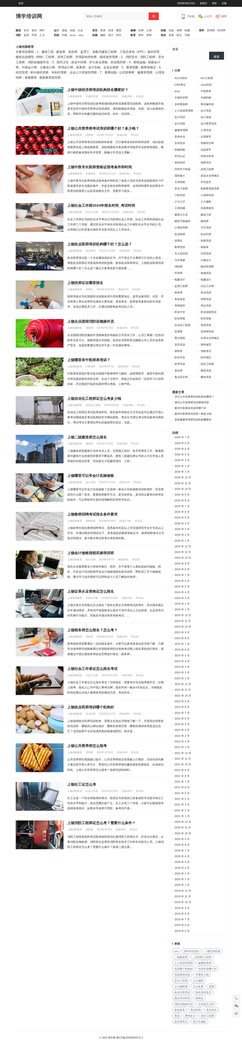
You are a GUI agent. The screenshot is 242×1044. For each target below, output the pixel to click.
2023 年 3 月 (182, 666)
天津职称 (180, 182)
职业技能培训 (208, 312)
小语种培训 (207, 195)
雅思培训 (206, 370)
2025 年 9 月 (182, 494)
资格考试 (206, 351)
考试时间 (195, 1009)
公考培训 (206, 130)
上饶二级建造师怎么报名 (87, 437)
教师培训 (90, 520)
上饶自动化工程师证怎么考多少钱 (94, 398)
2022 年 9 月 (182, 701)
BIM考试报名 (191, 951)
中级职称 (206, 97)
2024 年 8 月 (182, 569)
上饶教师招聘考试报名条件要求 (92, 514)
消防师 (89, 327)
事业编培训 (207, 104)
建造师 (89, 443)
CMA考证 (180, 84)
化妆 (171, 30)
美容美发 (180, 299)
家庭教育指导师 (210, 188)
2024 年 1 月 (182, 609)
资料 (201, 30)
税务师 (89, 636)
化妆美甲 (206, 149)
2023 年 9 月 (182, 632)
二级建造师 (181, 957)
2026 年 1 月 (182, 471)
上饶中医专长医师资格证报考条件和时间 (99, 167)
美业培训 (206, 292)
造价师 (178, 370)
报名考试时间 (182, 998)
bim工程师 (207, 78)
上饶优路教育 (74, 96)
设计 (110, 35)
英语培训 (206, 325)
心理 (149, 30)
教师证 (199, 998)
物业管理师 (207, 266)
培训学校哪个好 (207, 968)
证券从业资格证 (210, 337)
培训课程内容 (182, 974)
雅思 (118, 30)
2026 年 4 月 (182, 454)
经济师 (221, 30)
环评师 (178, 272)
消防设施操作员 (183, 1004)
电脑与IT (180, 279)
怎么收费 (198, 986)
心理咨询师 (181, 227)
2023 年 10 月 (183, 626)
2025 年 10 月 (183, 488)
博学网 (111, 1037)
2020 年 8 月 (182, 844)
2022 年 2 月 (182, 741)
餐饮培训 (206, 376)
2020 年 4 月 (182, 867)
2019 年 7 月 (182, 919)
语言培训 (180, 344)
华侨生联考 (207, 156)
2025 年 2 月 (182, 534)
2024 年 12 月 (183, 546)
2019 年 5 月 (182, 930)
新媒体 (205, 247)
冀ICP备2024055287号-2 (129, 1037)
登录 (214, 3)
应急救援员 (207, 208)
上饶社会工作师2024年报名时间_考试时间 (101, 205)
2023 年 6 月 (182, 649)
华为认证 (180, 156)
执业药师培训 (182, 992)
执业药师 (90, 713)
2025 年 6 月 (182, 511)
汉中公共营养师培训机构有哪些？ (194, 396)
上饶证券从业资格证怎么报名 (90, 591)
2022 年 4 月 (182, 729)
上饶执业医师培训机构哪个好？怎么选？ (99, 244)
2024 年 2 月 (182, 603)
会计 (56, 30)
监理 (26, 35)
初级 (56, 35)
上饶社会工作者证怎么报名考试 (92, 669)
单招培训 (180, 162)
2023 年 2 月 (182, 672)
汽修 (187, 35)
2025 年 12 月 (183, 477)
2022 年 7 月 (182, 712)
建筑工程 (206, 214)
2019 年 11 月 (183, 896)
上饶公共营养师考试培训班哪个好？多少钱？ (103, 128)
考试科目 (211, 1009)
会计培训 (206, 110)
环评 (34, 35)
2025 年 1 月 (182, 540)
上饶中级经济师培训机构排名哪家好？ (97, 90)
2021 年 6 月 (182, 787)
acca (72, 35)
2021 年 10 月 (183, 764)
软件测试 (206, 357)
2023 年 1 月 (182, 678)
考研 (149, 35)
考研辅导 (180, 305)
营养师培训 (207, 331)
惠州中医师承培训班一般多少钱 (193, 413)
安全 (26, 30)
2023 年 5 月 (182, 655)
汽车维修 (180, 260)
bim (176, 951)
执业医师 (90, 250)
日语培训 (206, 253)
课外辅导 (206, 344)
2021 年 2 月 (182, 810)
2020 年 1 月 (182, 884)
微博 (223, 16)
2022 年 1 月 (182, 747)
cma (80, 35)
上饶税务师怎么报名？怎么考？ (92, 630)
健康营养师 (204, 962)
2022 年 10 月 (183, 695)
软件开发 (180, 357)
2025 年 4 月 (182, 523)
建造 (18, 30)
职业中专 (180, 312)
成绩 (211, 986)
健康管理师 (181, 130)
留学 (141, 35)
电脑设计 (206, 279)
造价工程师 (207, 363)
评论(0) (139, 96)
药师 (141, 30)
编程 (102, 35)
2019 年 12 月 (183, 890)
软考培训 (180, 363)
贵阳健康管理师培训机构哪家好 (193, 419)
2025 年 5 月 (182, 517)
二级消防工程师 (202, 957)
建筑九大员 (181, 214)
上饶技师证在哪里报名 (85, 283)
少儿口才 (180, 201)
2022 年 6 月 (182, 718)
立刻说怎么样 (206, 1004)
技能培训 (206, 240)
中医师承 (90, 173)
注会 (80, 30)
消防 (18, 35)
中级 (64, 35)
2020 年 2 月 (182, 879)
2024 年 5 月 (182, 586)
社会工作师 (92, 212)
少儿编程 (206, 201)
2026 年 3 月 (182, 460)
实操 (72, 30)
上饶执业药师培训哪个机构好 (90, 707)
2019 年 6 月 (182, 925)
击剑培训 (180, 143)
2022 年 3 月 (182, 735)
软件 (118, 35)
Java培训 (206, 84)
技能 (163, 30)
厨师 (179, 30)
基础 (64, 30)
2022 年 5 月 (182, 724)
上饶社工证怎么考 (81, 784)
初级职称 (180, 149)
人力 (42, 35)
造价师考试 (181, 1021)
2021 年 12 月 (183, 753)
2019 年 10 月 (183, 902)
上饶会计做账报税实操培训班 (90, 553)
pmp (177, 91)
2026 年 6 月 (182, 443)
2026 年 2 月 (182, 466)
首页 (21, 3)
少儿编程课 (181, 986)
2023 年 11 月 (183, 620)
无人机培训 (181, 253)
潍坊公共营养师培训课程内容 (192, 402)
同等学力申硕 (182, 169)
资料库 (178, 351)
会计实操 (90, 482)
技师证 (89, 289)
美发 (163, 35)
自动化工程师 (93, 405)
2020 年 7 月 (182, 850)
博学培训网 (29, 16)
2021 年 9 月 (182, 770)
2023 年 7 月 (182, 643)
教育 (133, 35)
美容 (171, 35)
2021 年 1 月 (182, 816)
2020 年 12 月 (183, 821)
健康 (133, 30)
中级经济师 (92, 96)
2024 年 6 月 (182, 580)
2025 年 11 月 (183, 483)
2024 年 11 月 (183, 552)
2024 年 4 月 (182, 592)
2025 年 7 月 (182, 506)
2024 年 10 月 (183, 557)
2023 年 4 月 (182, 661)
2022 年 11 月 (183, 689)
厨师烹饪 (206, 162)
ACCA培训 (181, 78)
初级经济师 (207, 143)
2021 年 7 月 (182, 781)
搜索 (175, 49)
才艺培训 (206, 227)
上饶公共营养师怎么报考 (87, 746)
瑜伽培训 (206, 272)
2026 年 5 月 (182, 448)
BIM (42, 30)
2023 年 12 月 (183, 615)
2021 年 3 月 (182, 804)
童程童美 (179, 1009)
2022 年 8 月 (182, 707)
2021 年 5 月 (182, 793)
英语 (102, 30)
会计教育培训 (208, 123)
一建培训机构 (212, 951)
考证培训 (206, 305)
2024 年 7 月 (182, 574)
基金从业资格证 (210, 175)
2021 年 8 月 (182, 775)
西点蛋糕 (180, 337)
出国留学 (206, 136)
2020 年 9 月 (182, 839)
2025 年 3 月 (182, 529)
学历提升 (206, 182)
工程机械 (180, 208)
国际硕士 (180, 175)
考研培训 (206, 299)
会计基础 (206, 117)
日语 (110, 30)
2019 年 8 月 (182, 913)
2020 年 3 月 (182, 873)
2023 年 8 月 (182, 638)
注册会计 (206, 260)
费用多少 (190, 1015)
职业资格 (180, 318)
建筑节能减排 (182, 221)
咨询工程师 (207, 169)
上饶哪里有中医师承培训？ (88, 360)
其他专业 (180, 136)
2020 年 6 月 (182, 856)
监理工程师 (181, 286)
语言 (95, 30)
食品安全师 (181, 376)
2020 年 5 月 (182, 861)
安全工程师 (181, 188)
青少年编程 (199, 1021)
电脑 (95, 35)
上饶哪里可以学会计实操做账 (90, 476)
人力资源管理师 (184, 110)
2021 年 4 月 (182, 798)
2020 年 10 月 (183, 833)
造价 (34, 30)
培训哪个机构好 (183, 968)
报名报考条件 (203, 992)
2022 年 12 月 (183, 684)
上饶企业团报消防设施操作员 (90, 321)
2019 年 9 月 (182, 907)
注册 (224, 3)
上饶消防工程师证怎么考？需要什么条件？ (101, 823)
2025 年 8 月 (182, 500)
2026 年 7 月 (182, 437)
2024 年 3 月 (182, 598)
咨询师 (211, 30)
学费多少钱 (202, 974)
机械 (187, 30)
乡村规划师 (181, 104)
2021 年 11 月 (183, 758)
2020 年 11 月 (183, 827)
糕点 (179, 35)
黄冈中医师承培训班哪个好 (190, 408)
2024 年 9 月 (182, 563)
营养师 (89, 135)
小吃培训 (180, 195)
